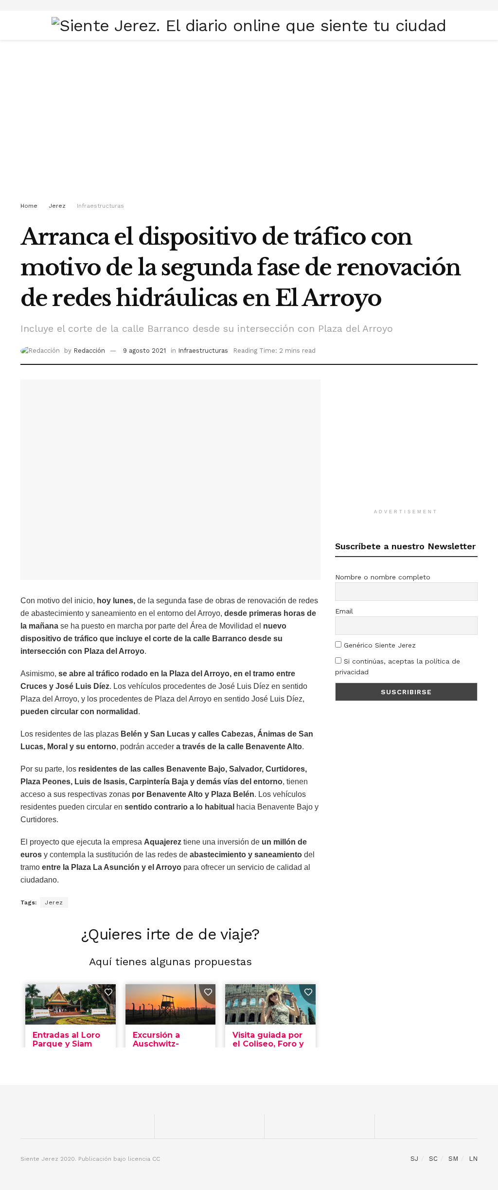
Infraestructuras (100, 205)
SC (433, 1158)
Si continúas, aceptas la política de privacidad (397, 666)
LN (473, 1158)
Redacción (89, 350)
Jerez (57, 205)
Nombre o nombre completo (382, 577)
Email (344, 611)
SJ (414, 1158)
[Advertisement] (249, 122)
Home (28, 205)
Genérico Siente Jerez (378, 645)
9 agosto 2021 (144, 350)
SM (453, 1158)
